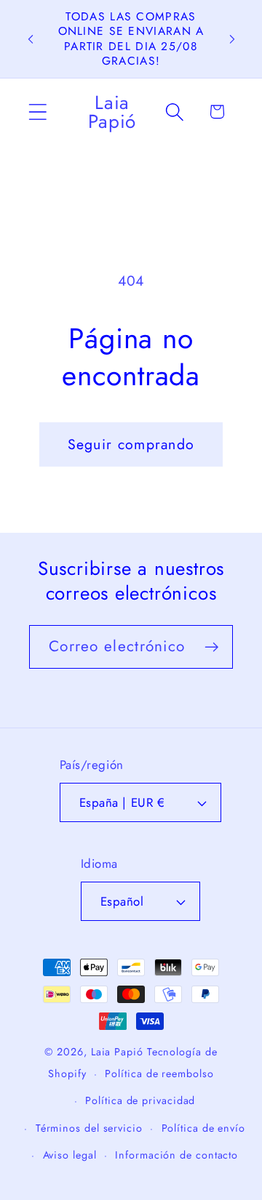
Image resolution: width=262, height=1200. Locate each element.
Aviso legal (70, 1155)
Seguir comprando (131, 444)
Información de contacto (176, 1155)
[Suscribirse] (211, 647)
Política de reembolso (159, 1073)
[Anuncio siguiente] (232, 39)
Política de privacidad (140, 1100)
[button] (37, 111)
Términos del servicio (89, 1128)
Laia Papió (117, 1051)
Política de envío (203, 1128)
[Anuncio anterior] (31, 39)
